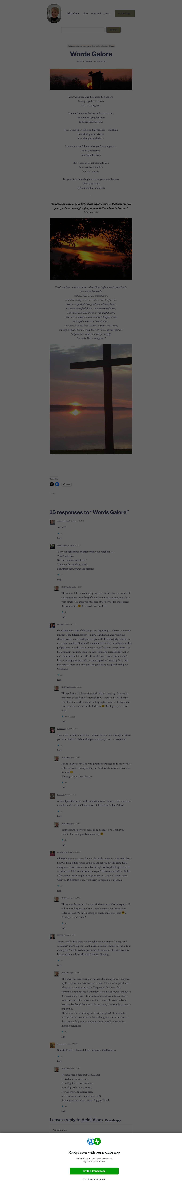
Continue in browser (94, 1179)
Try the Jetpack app (94, 1171)
